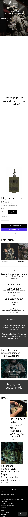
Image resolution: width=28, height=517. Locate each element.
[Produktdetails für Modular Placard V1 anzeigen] (14, 371)
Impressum (4, 501)
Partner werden (5, 512)
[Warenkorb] (26, 2)
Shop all (14, 24)
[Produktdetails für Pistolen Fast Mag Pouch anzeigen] (19, 372)
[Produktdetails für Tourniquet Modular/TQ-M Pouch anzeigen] (9, 371)
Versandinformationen (7, 506)
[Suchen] (4, 2)
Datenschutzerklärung (7, 495)
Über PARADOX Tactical (7, 503)
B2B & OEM (4, 514)
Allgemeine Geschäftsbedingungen (10, 497)
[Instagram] (15, 490)
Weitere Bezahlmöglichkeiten (14, 233)
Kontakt (3, 508)
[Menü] (1, 2)
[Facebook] (13, 490)
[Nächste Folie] (25, 253)
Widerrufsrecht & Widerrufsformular (12, 499)
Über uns (14, 29)
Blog (2, 510)
